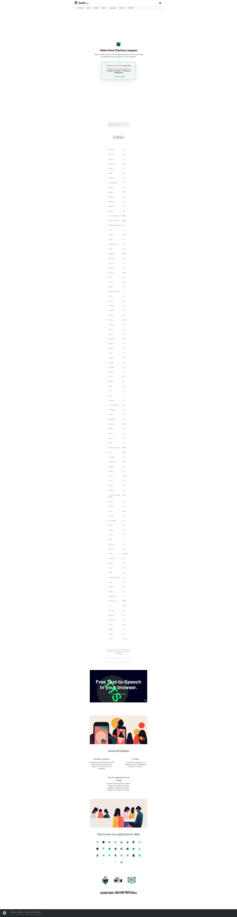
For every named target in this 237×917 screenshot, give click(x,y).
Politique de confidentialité (33, 912)
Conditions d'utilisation (113, 71)
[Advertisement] (118, 25)
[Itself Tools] (118, 886)
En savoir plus (126, 65)
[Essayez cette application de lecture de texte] (118, 686)
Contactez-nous (38, 914)
